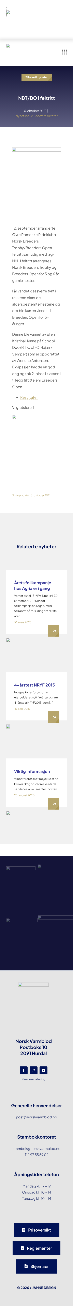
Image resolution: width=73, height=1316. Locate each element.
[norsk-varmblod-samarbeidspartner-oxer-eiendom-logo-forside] (54, 866)
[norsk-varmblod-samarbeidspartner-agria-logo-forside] (20, 868)
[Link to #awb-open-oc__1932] (64, 52)
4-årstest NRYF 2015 (34, 684)
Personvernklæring (33, 1079)
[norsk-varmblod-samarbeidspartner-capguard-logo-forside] (22, 919)
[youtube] (43, 1070)
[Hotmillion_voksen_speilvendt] (8, 726)
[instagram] (34, 1070)
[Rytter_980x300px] (36, 13)
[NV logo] (12, 45)
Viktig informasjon (32, 771)
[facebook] (24, 1070)
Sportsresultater (46, 116)
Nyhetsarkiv (24, 116)
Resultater (29, 397)
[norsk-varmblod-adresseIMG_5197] (8, 812)
